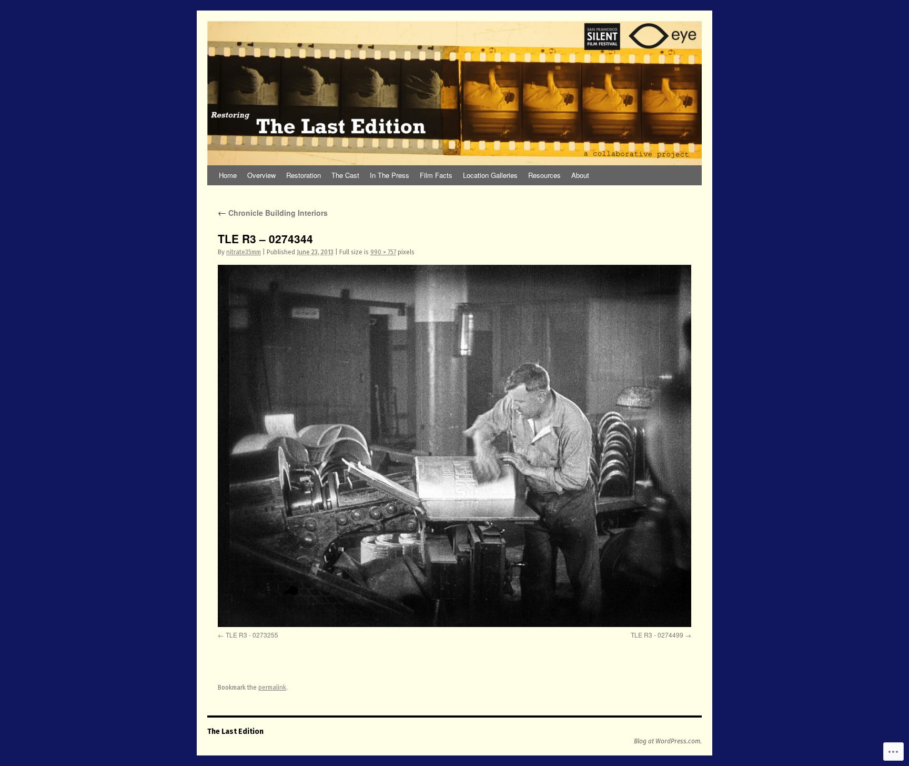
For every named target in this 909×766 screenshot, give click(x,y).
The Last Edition (235, 731)
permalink (272, 687)
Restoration (303, 175)
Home (228, 175)
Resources (544, 175)
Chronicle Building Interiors (273, 212)
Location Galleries (490, 175)
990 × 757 (383, 252)
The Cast (345, 175)
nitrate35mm (243, 252)
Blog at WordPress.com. (668, 741)
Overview (261, 175)
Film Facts (436, 175)
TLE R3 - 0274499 (657, 634)
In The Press (389, 175)
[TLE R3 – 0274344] (454, 446)
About (580, 175)
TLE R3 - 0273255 (252, 634)
